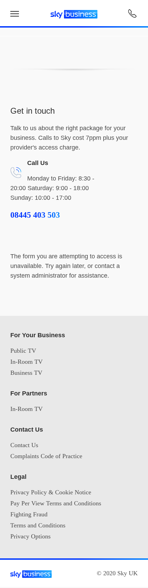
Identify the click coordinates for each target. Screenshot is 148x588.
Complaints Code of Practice (46, 456)
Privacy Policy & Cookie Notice (50, 492)
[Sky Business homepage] (74, 11)
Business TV (26, 372)
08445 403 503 (35, 214)
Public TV (23, 350)
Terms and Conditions (37, 525)
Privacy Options (30, 536)
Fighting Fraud (28, 514)
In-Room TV (26, 361)
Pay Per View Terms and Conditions (55, 503)
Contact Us (24, 445)
